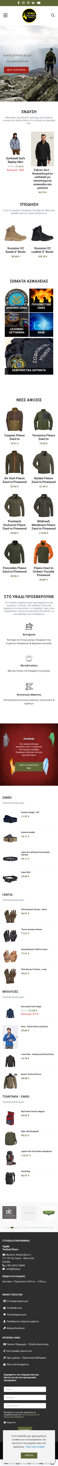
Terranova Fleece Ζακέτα (43, 437)
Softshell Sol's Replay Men (15, 160)
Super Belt (26, 872)
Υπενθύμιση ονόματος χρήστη (22, 1321)
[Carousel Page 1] (5, 1227)
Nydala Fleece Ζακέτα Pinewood (44, 480)
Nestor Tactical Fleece (31, 1074)
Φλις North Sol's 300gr (31, 1006)
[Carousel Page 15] (47, 1227)
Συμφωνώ (11, 1422)
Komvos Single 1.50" (30, 812)
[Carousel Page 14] (44, 1227)
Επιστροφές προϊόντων (19, 1351)
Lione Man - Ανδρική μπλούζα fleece (37, 1054)
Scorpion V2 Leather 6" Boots (42, 250)
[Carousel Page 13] (41, 1227)
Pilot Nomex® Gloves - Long (33, 969)
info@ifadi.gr (13, 1269)
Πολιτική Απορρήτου (17, 1364)
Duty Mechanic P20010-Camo (34, 949)
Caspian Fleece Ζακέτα (14, 437)
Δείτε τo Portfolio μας (29, 766)
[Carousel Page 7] (24, 1227)
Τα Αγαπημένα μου (16, 1314)
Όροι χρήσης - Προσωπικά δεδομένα (26, 1357)
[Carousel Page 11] (35, 1227)
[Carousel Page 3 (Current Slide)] (12, 1227)
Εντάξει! (29, 1455)
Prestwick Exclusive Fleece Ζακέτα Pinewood (15, 525)
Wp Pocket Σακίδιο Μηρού (33, 1111)
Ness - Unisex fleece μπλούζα (34, 1026)
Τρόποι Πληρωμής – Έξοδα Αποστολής (28, 1344)
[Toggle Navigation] (5, 16)
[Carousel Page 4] (16, 1227)
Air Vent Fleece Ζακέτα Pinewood (15, 480)
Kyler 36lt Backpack (30, 1131)
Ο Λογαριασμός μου (17, 1301)
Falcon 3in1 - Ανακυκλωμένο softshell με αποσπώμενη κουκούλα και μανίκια (42, 179)
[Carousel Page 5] (18, 1227)
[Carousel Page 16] (49, 1227)
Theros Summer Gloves (31, 929)
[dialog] (29, 1446)
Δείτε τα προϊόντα (16, 70)
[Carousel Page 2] (8, 1227)
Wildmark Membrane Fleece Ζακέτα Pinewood (44, 525)
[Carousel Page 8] (27, 1227)
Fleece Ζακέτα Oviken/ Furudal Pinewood (43, 571)
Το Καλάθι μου (14, 1307)
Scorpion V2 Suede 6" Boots (15, 250)
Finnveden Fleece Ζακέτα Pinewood (15, 569)
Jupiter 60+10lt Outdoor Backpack (36, 1151)
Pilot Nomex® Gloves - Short (34, 909)
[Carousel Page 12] (38, 1227)
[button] (53, 15)
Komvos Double (28, 832)
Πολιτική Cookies (35, 1446)
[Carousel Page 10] (33, 1227)
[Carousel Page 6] (21, 1227)
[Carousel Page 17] (52, 1227)
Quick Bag (25, 1171)
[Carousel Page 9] (30, 1227)
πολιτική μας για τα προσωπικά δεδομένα (21, 1415)
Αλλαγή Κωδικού (16, 1328)
